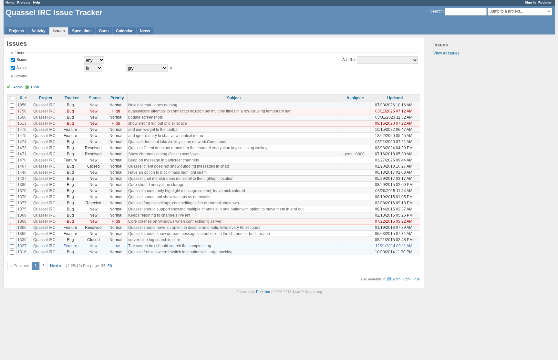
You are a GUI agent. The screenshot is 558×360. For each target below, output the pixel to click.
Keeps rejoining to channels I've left (159, 215)
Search (436, 11)
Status (21, 60)
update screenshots (145, 117)
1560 (21, 117)
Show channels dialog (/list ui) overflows (163, 154)
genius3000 (354, 154)
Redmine (263, 292)
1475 (21, 135)
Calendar (124, 31)
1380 (21, 184)
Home (10, 2)
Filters (19, 53)
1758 (21, 111)
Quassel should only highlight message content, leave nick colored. (187, 191)
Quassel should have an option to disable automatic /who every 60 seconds (194, 227)
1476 (21, 129)
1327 (21, 246)
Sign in (530, 2)
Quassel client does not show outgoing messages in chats (179, 166)
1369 (21, 215)
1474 (21, 142)
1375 (21, 209)
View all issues (446, 53)
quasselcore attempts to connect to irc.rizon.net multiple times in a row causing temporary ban (210, 111)
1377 (21, 203)
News (145, 31)
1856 (21, 105)
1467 (21, 166)
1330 (21, 240)
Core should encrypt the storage (156, 184)
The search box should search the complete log (169, 246)
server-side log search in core (154, 240)
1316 (21, 252)
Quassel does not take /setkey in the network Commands (177, 142)
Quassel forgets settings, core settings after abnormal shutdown (183, 203)
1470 (21, 160)
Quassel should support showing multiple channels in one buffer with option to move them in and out (216, 209)
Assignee (355, 98)
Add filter (349, 60)
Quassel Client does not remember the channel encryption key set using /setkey (197, 148)
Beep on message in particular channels (163, 160)
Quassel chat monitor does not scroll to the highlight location (180, 178)
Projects (23, 2)
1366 (21, 227)
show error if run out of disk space (157, 123)
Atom (396, 279)
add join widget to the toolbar (153, 129)
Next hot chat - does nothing (152, 105)
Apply (17, 87)
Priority (117, 98)
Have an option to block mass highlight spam (167, 172)
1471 (21, 154)
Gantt (104, 31)
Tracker (72, 98)
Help (36, 2)
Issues (59, 31)
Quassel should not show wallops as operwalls (169, 197)
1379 (21, 191)
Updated (395, 98)
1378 (21, 197)
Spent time (82, 31)
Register (545, 2)
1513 (21, 123)
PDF (416, 279)
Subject (234, 98)
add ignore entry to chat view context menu (165, 135)
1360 (21, 233)
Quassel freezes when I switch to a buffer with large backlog (180, 252)
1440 (21, 172)
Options (21, 76)
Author (21, 68)
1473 (21, 148)
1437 (21, 178)
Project (45, 98)
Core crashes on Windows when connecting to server (175, 221)
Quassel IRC (44, 105)
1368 (21, 221)
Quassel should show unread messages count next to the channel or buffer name (199, 233)
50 (110, 266)
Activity (38, 31)
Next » (55, 266)
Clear (35, 87)
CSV (406, 279)
